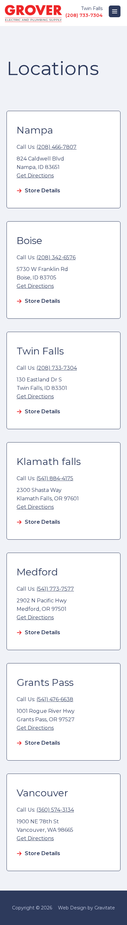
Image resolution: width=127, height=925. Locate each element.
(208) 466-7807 (56, 147)
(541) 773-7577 (55, 589)
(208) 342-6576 (56, 257)
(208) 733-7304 (84, 15)
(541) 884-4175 (54, 478)
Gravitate (104, 908)
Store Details (42, 190)
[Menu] (114, 11)
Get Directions (35, 176)
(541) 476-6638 (54, 699)
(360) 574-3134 (55, 810)
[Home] (33, 13)
